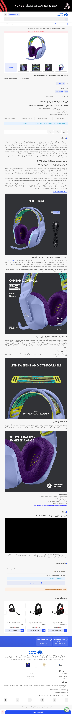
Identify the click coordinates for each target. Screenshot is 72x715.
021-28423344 (53, 690)
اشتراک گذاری (49, 96)
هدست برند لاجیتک (56, 28)
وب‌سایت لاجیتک (12, 261)
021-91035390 (62, 690)
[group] (36, 6)
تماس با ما (31, 679)
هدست (63, 28)
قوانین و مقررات (63, 676)
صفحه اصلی (64, 674)
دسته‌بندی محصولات (60, 24)
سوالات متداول (30, 676)
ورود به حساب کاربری (35, 583)
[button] (5, 612)
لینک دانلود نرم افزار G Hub (60, 191)
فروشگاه (32, 674)
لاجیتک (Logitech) (60, 83)
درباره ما (65, 679)
